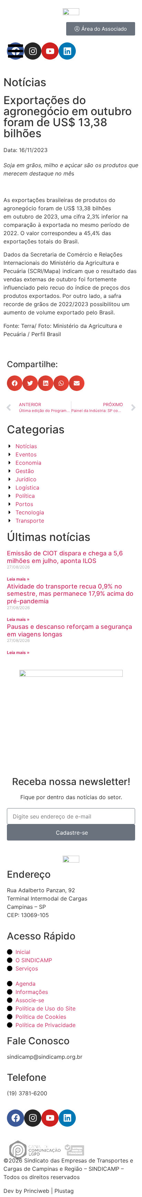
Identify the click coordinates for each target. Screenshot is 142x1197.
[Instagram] (32, 1118)
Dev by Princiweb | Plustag (38, 1190)
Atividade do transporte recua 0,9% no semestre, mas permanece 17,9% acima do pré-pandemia (70, 594)
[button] (14, 383)
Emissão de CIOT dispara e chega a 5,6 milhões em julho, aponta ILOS (65, 557)
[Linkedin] (67, 1118)
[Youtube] (50, 1118)
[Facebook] (15, 1118)
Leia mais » (18, 579)
